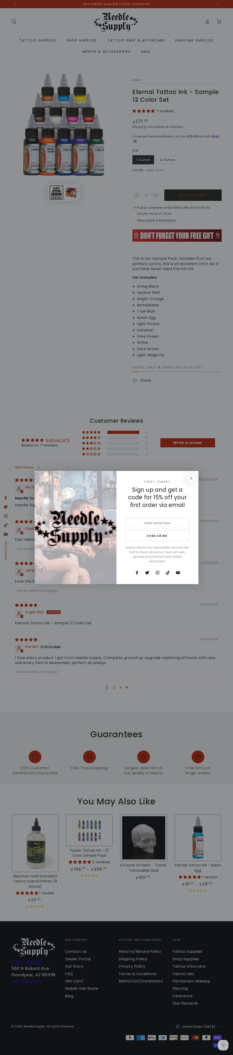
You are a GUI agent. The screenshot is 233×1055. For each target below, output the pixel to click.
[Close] (191, 478)
